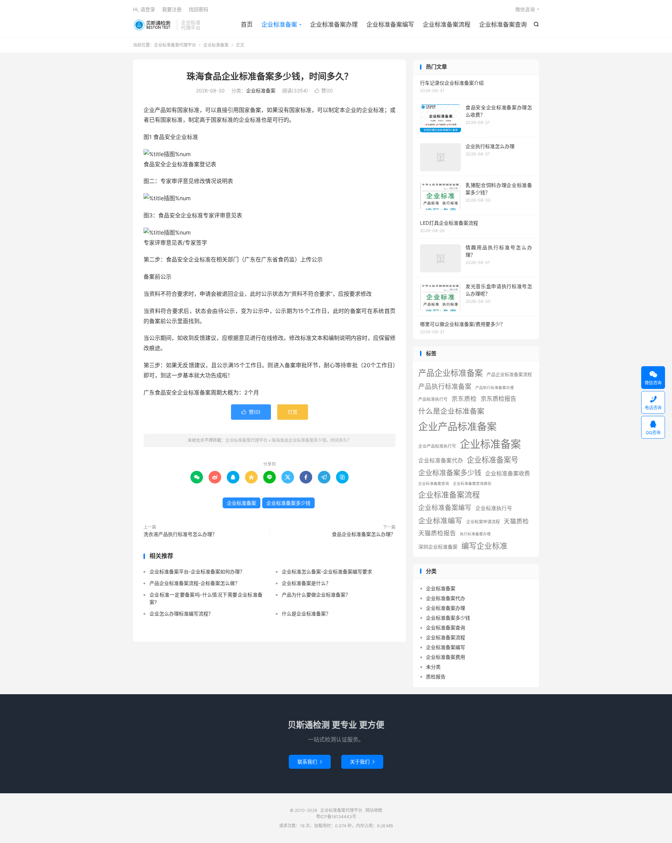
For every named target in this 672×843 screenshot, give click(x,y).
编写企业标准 (484, 545)
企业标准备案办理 (334, 24)
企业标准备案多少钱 (288, 503)
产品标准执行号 (433, 399)
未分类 (433, 667)
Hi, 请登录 (144, 9)
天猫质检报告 (437, 533)
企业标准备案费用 (445, 657)
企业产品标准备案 (457, 427)
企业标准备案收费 (507, 473)
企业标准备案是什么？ (306, 583)
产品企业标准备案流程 (509, 374)
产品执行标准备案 (444, 387)
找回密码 (198, 9)
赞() (324, 90)
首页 (247, 24)
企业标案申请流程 (483, 521)
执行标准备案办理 (475, 534)
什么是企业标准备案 (451, 411)
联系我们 (310, 762)
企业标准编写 (440, 520)
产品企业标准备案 (450, 373)
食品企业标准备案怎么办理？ (364, 534)
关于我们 (362, 762)
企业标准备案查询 (503, 24)
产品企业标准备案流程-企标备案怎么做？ (194, 583)
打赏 (293, 412)
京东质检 (464, 398)
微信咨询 (525, 9)
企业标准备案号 (492, 459)
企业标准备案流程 (446, 24)
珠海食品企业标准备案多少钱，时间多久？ (270, 76)
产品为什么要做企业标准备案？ (316, 595)
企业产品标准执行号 (437, 446)
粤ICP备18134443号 (336, 816)
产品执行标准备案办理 (494, 387)
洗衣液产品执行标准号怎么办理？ (180, 534)
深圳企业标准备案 (437, 547)
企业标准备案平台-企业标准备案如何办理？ (197, 571)
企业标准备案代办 (440, 460)
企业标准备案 (279, 24)
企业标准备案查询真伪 (472, 483)
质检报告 (436, 677)
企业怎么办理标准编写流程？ (181, 613)
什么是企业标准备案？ (306, 613)
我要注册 (172, 9)
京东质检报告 (498, 398)
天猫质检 (516, 521)
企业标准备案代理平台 (153, 24)
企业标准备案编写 (390, 24)
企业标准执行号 (493, 508)
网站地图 (373, 810)
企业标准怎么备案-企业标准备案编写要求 (327, 571)
